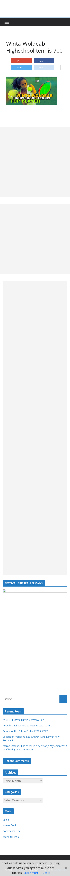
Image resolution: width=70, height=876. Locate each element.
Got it (46, 873)
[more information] (58, 67)
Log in (6, 819)
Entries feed (9, 825)
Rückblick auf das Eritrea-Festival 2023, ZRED (27, 725)
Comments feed (12, 831)
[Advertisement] (35, 162)
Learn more (31, 873)
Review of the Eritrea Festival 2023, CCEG (25, 731)
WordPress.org (11, 836)
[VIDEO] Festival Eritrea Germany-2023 (24, 719)
